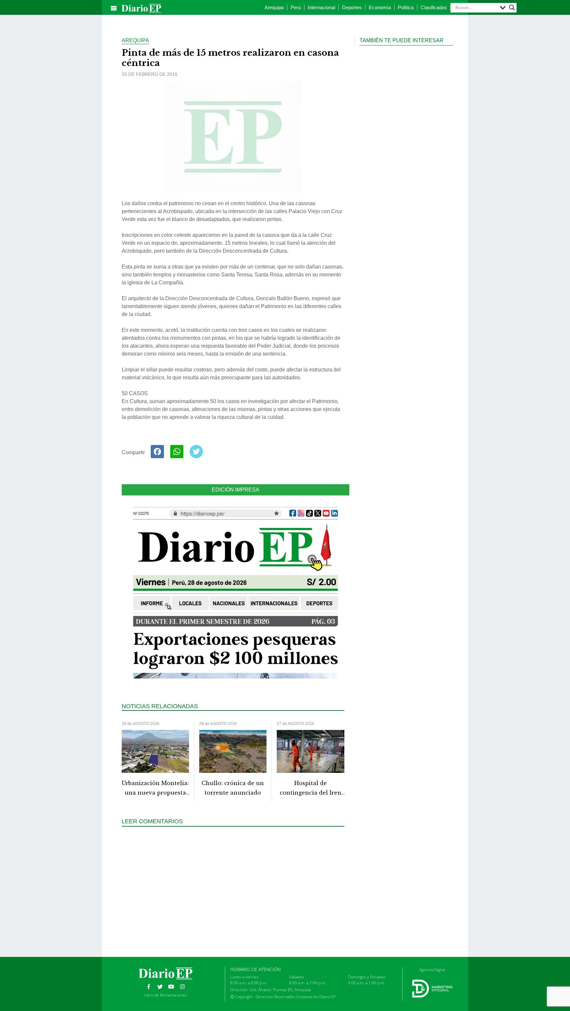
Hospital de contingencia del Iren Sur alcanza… (310, 793)
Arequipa (274, 7)
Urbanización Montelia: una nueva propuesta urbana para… (155, 793)
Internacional (321, 7)
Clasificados (434, 7)
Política (406, 7)
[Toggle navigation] (113, 8)
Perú (296, 7)
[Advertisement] (235, 891)
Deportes (352, 7)
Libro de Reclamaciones (165, 995)
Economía (380, 7)
